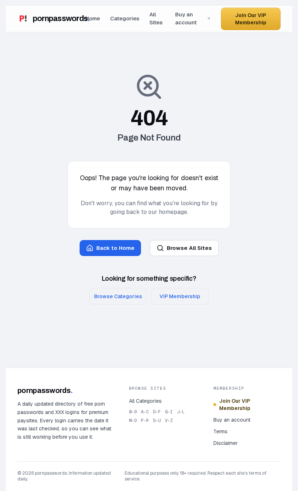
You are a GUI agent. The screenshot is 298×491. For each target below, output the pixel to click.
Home (92, 18)
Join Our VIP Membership (250, 19)
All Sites (155, 18)
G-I (169, 412)
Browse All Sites (189, 247)
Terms (220, 431)
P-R (145, 420)
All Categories (145, 401)
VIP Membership (180, 296)
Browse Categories (118, 296)
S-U (157, 420)
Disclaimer (225, 443)
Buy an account (186, 18)
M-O (133, 420)
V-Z (169, 420)
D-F (157, 412)
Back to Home (115, 247)
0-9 (133, 412)
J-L (181, 412)
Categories (124, 18)
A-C (145, 412)
